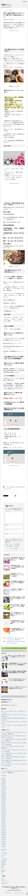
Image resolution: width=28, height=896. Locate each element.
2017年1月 (3, 807)
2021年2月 (3, 778)
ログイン (3, 878)
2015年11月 (3, 832)
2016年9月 (3, 814)
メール (7, 529)
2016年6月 (3, 820)
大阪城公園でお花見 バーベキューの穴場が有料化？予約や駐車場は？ (17, 567)
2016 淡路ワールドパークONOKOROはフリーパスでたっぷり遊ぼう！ (17, 575)
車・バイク (3, 869)
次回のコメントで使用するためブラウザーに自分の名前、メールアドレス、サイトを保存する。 (14, 541)
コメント (7, 511)
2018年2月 (3, 795)
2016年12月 (3, 809)
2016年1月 (3, 828)
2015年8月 (3, 837)
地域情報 (3, 862)
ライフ (2, 857)
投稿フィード (4, 880)
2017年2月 (3, 806)
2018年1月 (3, 797)
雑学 (2, 872)
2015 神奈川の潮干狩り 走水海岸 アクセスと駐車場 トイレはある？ (17, 598)
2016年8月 (3, 816)
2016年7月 (3, 818)
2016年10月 (3, 813)
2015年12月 (3, 830)
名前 (6, 525)
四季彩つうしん (6, 5)
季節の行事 (3, 864)
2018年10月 (3, 788)
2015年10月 (3, 834)
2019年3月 (3, 783)
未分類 (2, 865)
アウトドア (3, 851)
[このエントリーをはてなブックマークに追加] (15, 495)
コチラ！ (20, 343)
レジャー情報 (8, 487)
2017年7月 (3, 800)
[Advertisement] (14, 39)
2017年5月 (3, 802)
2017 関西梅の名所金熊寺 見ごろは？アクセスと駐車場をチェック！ (17, 583)
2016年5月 (3, 821)
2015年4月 (3, 844)
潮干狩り (18, 487)
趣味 (2, 867)
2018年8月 (3, 790)
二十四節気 (3, 860)
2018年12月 (3, 786)
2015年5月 (3, 843)
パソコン (3, 855)
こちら (9, 702)
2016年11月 (3, 811)
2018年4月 (3, 793)
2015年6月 (3, 841)
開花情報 (3, 871)
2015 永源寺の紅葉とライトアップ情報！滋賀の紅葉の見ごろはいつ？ (17, 630)
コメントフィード (5, 881)
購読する (5, 648)
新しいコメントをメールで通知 (12, 544)
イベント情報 (4, 853)
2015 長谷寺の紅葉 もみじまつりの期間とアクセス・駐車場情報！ (17, 622)
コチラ (14, 311)
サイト (6, 533)
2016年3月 (3, 825)
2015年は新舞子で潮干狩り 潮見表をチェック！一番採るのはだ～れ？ (17, 559)
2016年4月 (3, 823)
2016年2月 (3, 827)
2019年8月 (3, 779)
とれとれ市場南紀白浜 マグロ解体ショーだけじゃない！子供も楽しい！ (17, 614)
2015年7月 (3, 839)
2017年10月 (3, 799)
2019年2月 (3, 785)
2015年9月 (3, 835)
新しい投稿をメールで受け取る (12, 546)
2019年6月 (3, 781)
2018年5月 (3, 792)
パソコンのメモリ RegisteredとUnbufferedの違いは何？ (12, 746)
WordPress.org (4, 883)
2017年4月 (3, 804)
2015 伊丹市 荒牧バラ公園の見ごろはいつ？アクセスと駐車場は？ (17, 606)
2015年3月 (3, 846)
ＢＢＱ (14, 487)
